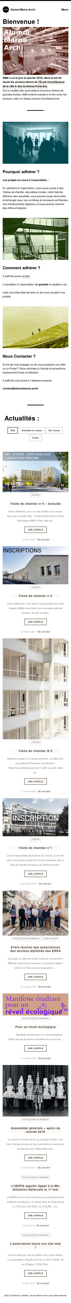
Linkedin (25, 1295)
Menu (64, 9)
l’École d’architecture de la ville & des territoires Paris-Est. (34, 84)
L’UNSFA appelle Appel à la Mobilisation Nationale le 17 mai (35, 1187)
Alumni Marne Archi (22, 9)
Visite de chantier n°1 (35, 848)
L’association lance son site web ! (35, 1245)
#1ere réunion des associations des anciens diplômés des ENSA (35, 949)
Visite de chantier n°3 (35, 596)
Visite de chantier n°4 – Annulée (35, 503)
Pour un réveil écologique (35, 1027)
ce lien (26, 276)
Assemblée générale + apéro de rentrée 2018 (35, 1129)
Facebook (14, 1295)
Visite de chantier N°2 (35, 751)
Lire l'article (35, 472)
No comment (43, 539)
